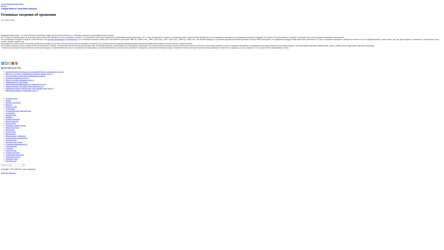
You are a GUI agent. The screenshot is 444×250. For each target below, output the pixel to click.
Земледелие (10, 130)
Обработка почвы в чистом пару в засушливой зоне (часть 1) (30, 88)
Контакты (32, 8)
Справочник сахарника (15, 155)
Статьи (19, 8)
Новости (12, 8)
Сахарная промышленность (16, 144)
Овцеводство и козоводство (17, 138)
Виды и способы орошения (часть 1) (20, 80)
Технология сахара (13, 157)
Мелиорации (11, 134)
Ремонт (8, 101)
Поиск (25, 8)
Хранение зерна (12, 159)
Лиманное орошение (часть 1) (17, 78)
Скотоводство (11, 151)
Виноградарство (12, 121)
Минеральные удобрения (15, 136)
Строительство (11, 98)
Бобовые (9, 117)
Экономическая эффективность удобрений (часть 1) (26, 84)
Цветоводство (11, 161)
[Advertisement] (222, 28)
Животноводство (12, 128)
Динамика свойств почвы (16, 126)
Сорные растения (12, 153)
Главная (4, 8)
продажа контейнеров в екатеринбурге (62, 39)
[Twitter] (6, 63)
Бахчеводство (11, 115)
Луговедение (11, 132)
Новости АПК (11, 107)
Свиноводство (11, 146)
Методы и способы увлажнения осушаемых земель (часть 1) (29, 74)
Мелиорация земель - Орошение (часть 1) (22, 91)
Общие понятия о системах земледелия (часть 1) (25, 86)
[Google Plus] (16, 63)
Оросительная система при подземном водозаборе (25, 76)
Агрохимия (10, 113)
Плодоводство (11, 140)
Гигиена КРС (11, 123)
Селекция (9, 148)
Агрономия (10, 109)
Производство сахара (14, 142)
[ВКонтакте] (2, 63)
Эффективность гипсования (17, 82)
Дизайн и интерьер (13, 103)
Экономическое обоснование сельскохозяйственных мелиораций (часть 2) (35, 72)
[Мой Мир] (12, 63)
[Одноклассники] (9, 63)
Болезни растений (13, 119)
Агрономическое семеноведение (18, 111)
